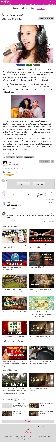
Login (24, 184)
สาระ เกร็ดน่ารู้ (22, 399)
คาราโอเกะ (10, 157)
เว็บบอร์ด (15, 4)
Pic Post (38, 4)
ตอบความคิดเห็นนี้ (50, 199)
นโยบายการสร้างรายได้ (41, 436)
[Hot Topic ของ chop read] (4, 166)
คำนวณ (48, 4)
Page (28, 429)
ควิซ (43, 4)
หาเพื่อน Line (31, 4)
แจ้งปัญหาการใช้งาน (26, 439)
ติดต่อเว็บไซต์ (17, 439)
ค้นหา (33, 8)
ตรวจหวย (8, 4)
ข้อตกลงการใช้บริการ (9, 436)
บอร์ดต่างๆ (24, 8)
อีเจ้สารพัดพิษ (9, 213)
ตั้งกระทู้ (40, 8)
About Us (50, 436)
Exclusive (9, 12)
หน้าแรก (3, 4)
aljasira (8, 191)
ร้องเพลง (18, 157)
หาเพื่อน (21, 4)
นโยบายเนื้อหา (31, 436)
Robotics (8, 202)
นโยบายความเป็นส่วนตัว (20, 436)
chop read (8, 21)
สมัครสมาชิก (39, 184)
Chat (25, 4)
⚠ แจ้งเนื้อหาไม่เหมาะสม (45, 161)
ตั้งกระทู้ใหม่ (28, 421)
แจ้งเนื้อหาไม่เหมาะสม (37, 439)
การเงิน (53, 4)
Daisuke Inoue (28, 157)
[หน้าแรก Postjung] (7, 1)
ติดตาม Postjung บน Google (47, 18)
